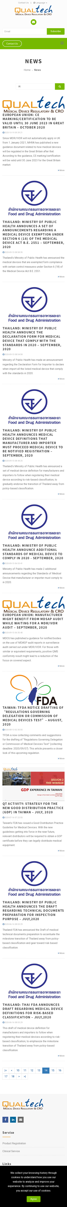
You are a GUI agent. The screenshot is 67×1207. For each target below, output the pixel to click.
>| (25, 1076)
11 (24, 1070)
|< (6, 1070)
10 (17, 1070)
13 (38, 1070)
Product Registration (14, 1143)
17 (5, 1076)
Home (27, 70)
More (61, 170)
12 (31, 1070)
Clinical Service (11, 1151)
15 (52, 1070)
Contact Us (23, 2)
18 (12, 1076)
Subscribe (56, 31)
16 (59, 1070)
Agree (33, 1199)
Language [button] (40, 2)
